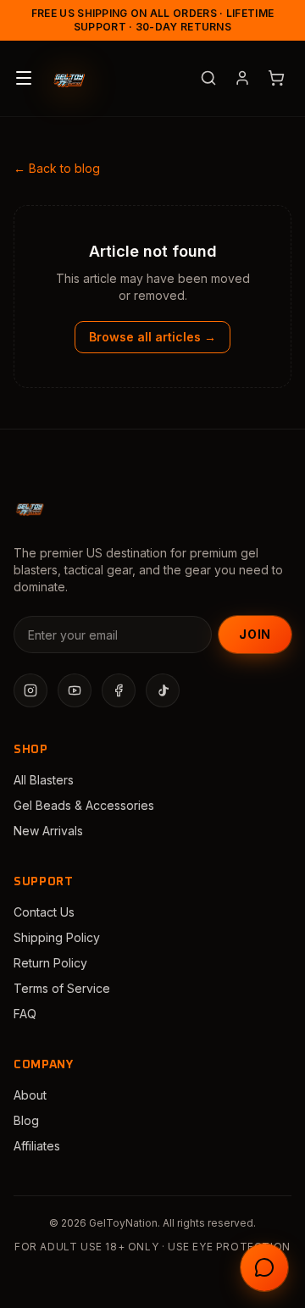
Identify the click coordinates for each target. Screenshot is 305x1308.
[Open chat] (264, 1267)
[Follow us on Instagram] (30, 690)
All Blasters (44, 780)
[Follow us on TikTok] (163, 690)
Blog (26, 1120)
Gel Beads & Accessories (84, 805)
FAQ (25, 1013)
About (30, 1095)
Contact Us (44, 912)
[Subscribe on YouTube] (75, 690)
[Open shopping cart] (276, 78)
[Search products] (208, 78)
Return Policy (50, 963)
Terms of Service (62, 988)
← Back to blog (57, 168)
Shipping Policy (57, 937)
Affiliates (37, 1146)
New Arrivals (48, 830)
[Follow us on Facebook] (119, 690)
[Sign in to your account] (242, 78)
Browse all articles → (152, 337)
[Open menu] (24, 78)
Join (255, 634)
